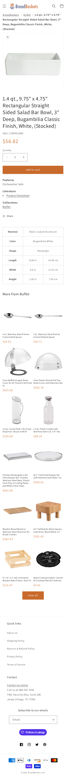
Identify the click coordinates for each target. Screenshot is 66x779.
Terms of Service (16, 664)
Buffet (27, 14)
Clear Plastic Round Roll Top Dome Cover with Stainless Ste (48, 381)
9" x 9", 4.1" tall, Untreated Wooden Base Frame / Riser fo (17, 579)
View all (33, 595)
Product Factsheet (18, 195)
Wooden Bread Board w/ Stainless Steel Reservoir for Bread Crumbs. (16, 532)
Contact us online (17, 685)
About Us (12, 632)
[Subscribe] (53, 720)
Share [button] (10, 216)
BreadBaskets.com (36, 772)
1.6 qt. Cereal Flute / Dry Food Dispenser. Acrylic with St (17, 430)
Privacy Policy (14, 656)
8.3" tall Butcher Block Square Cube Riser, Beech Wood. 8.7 (47, 530)
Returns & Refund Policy (20, 648)
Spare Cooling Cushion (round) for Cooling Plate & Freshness (48, 579)
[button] (4, 6)
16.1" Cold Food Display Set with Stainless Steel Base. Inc (47, 476)
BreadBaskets (11, 14)
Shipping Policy (15, 640)
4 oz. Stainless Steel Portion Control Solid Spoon (16, 335)
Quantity (7, 150)
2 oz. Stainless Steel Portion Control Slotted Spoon (46, 335)
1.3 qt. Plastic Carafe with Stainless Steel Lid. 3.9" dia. (47, 430)
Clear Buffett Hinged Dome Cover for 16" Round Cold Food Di (17, 383)
